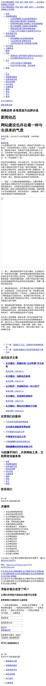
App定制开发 (20, 41)
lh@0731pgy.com (7, 567)
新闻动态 (26, 56)
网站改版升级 (22, 29)
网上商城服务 (23, 26)
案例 (7, 51)
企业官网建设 (23, 19)
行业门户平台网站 (25, 31)
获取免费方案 (6, 105)
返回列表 (4, 143)
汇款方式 (22, 65)
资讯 (7, 53)
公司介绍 (21, 63)
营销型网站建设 (26, 24)
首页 (7, 14)
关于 (7, 61)
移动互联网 (10, 36)
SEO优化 (9, 46)
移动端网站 (21, 38)
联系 (7, 68)
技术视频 (21, 58)
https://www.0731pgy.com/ (17, 565)
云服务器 (9, 48)
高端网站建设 (11, 16)
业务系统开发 (11, 33)
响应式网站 (22, 21)
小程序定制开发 (23, 43)
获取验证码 (5, 630)
